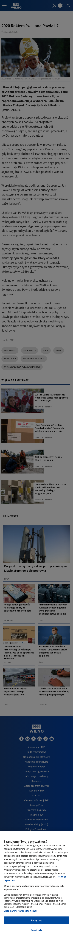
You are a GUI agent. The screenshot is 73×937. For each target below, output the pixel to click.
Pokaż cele (36, 930)
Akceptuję (36, 920)
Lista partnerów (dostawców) (20, 910)
